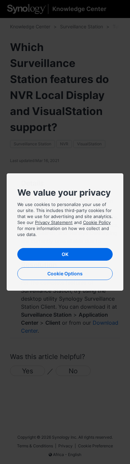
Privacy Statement (54, 222)
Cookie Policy (97, 222)
